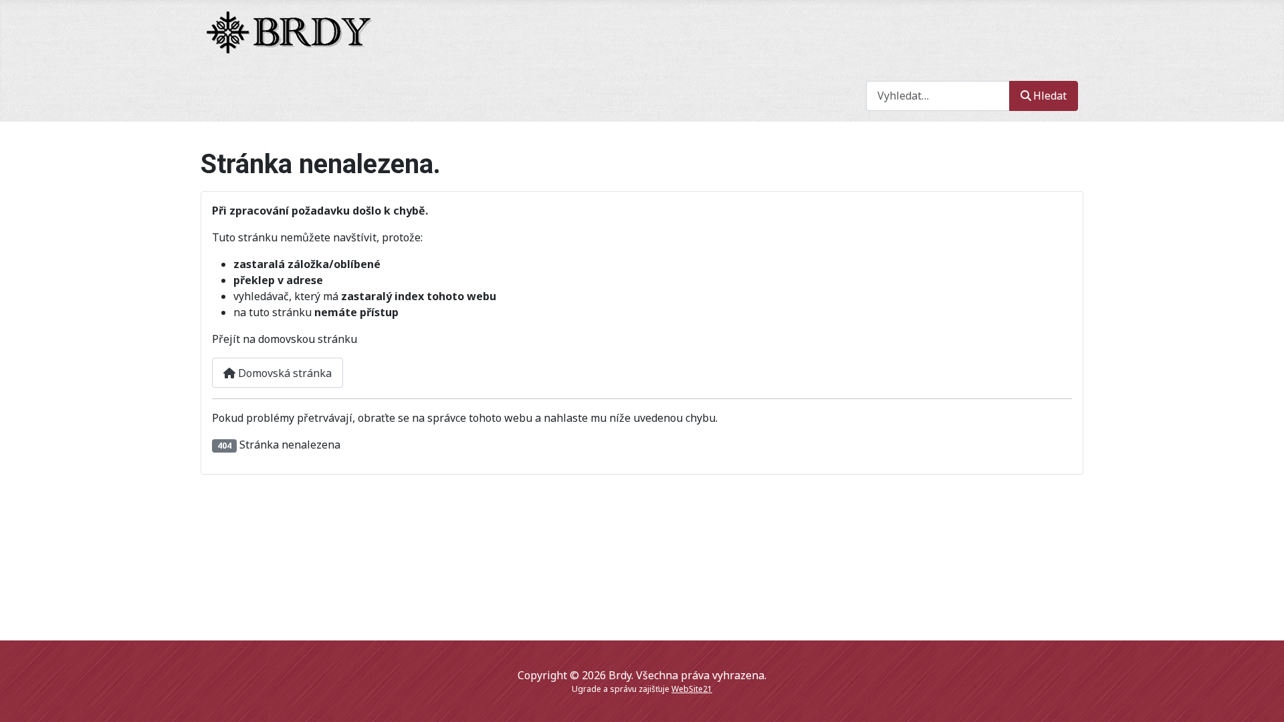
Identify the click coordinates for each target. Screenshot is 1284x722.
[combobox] (938, 96)
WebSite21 (691, 689)
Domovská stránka (283, 373)
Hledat (1050, 95)
